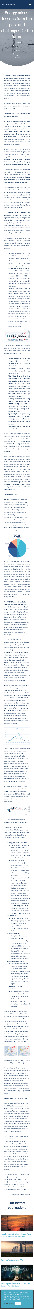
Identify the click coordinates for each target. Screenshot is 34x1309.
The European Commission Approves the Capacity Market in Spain (15, 1285)
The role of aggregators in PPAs (12, 1260)
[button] (30, 4)
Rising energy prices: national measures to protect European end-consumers (16, 1088)
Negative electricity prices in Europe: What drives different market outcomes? (16, 1235)
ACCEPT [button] (18, 1303)
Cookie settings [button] (9, 1303)
